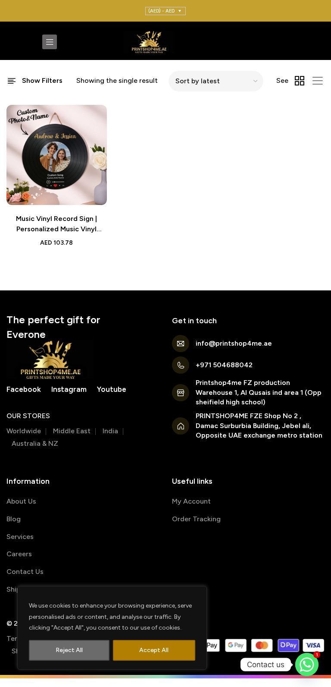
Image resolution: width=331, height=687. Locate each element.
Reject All (69, 650)
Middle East (72, 431)
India (110, 431)
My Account (191, 501)
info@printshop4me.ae (234, 343)
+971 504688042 (224, 365)
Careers (19, 554)
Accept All (154, 650)
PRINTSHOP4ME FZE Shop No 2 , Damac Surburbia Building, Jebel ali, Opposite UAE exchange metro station (259, 425)
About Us (21, 501)
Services (20, 537)
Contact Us (25, 571)
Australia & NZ (35, 443)
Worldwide (23, 431)
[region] (112, 628)
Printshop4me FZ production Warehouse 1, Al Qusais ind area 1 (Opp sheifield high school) (259, 392)
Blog (13, 519)
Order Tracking (196, 519)
